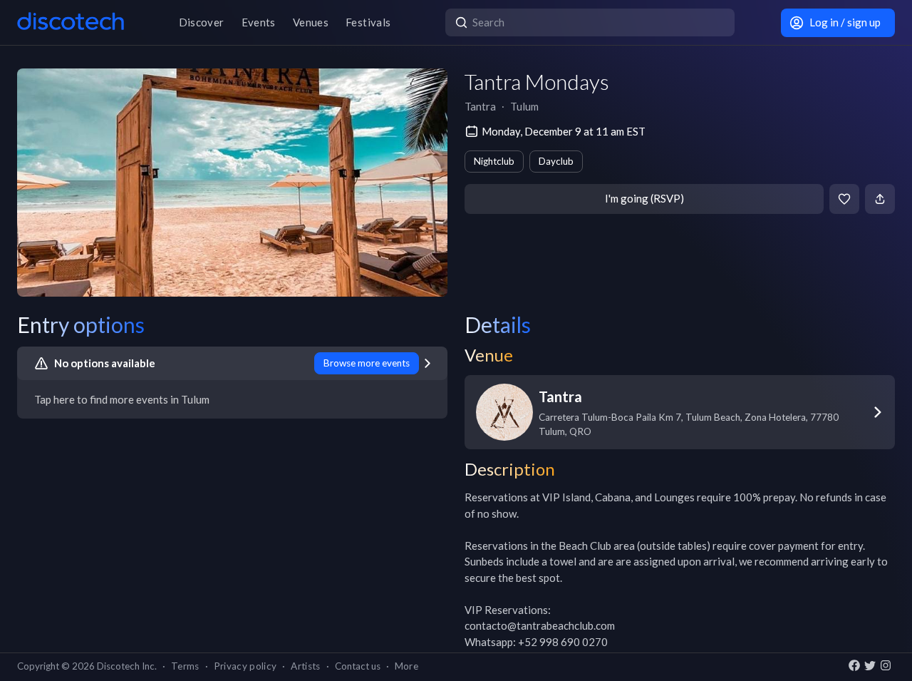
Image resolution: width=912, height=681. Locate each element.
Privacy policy (245, 666)
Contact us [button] (357, 666)
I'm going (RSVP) (644, 198)
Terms (185, 666)
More (406, 666)
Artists (305, 666)
